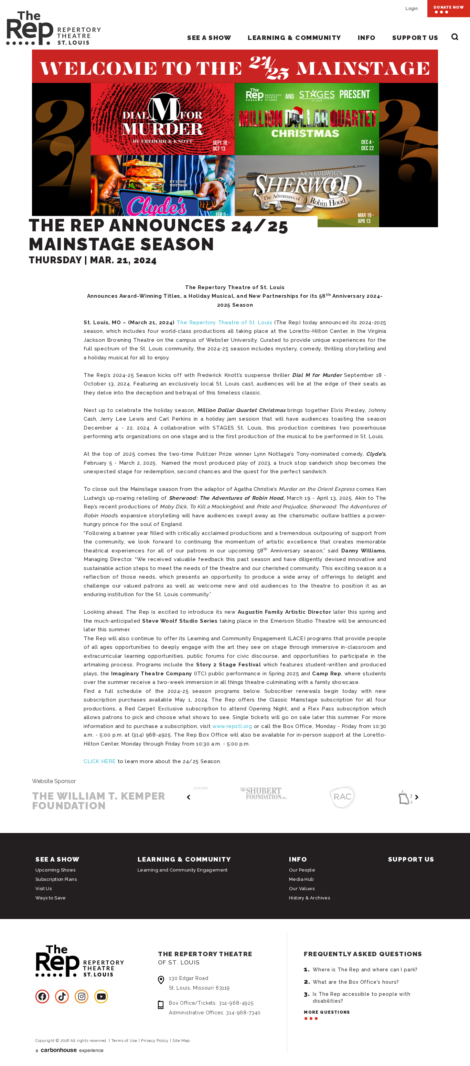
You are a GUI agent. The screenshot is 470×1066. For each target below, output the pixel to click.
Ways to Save (50, 897)
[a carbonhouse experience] (112, 1050)
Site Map (181, 1040)
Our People (302, 870)
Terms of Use (124, 1040)
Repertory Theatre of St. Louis (50, 25)
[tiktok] (62, 996)
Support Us (415, 37)
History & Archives (309, 897)
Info (367, 37)
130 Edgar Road (199, 983)
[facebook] (42, 996)
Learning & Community (294, 37)
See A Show (209, 37)
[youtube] (101, 996)
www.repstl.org (232, 726)
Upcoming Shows (55, 870)
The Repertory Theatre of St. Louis (224, 322)
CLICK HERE (101, 761)
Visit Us (43, 888)
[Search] (455, 38)
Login (412, 8)
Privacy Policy (155, 1040)
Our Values (301, 888)
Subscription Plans (56, 879)
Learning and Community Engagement (183, 870)
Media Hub (301, 879)
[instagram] (81, 996)
